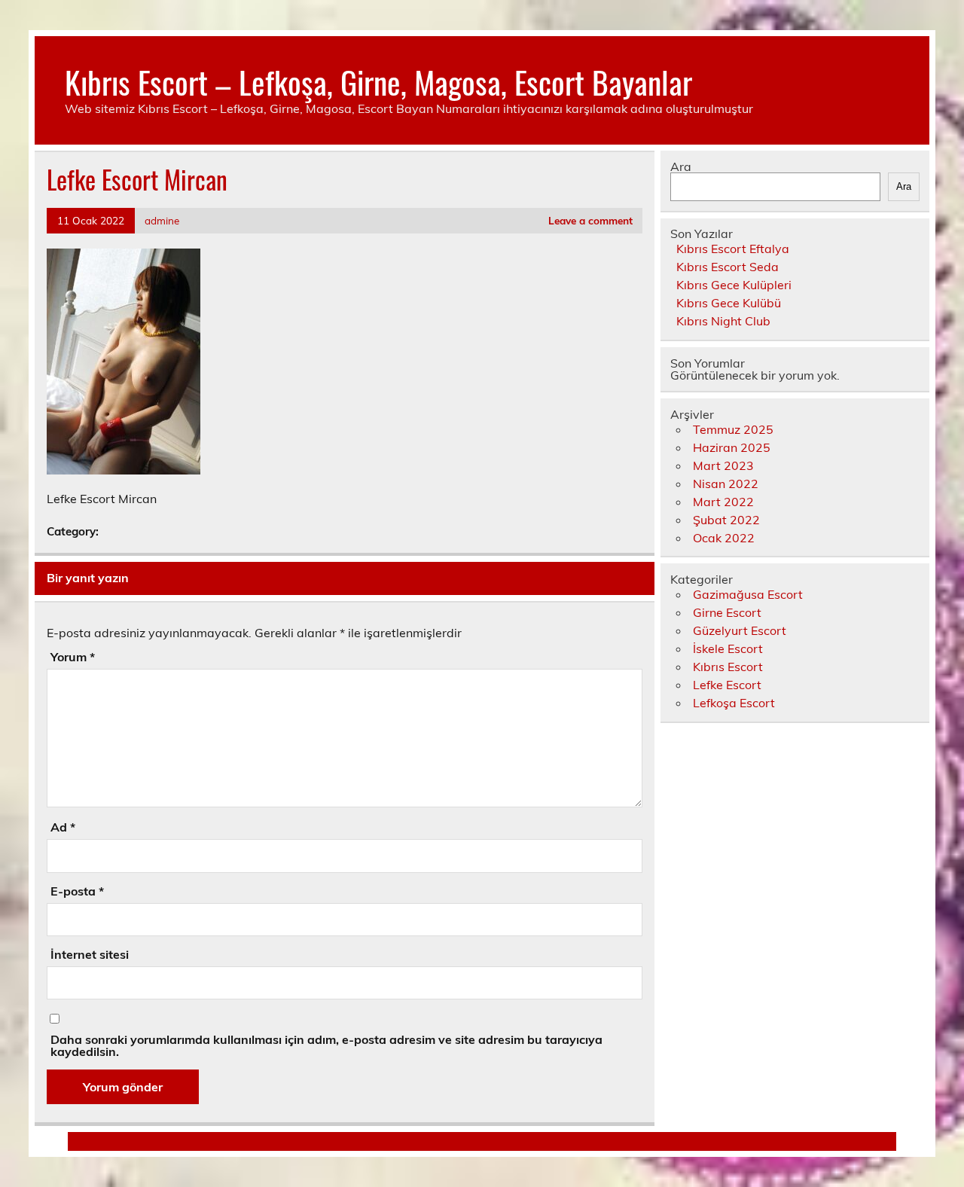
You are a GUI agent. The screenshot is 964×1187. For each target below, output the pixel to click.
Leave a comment (590, 220)
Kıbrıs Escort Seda (727, 266)
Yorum (72, 657)
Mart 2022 (723, 501)
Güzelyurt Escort (739, 630)
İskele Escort (728, 648)
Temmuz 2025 (733, 429)
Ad (62, 827)
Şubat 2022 (726, 519)
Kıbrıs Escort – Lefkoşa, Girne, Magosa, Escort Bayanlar (378, 81)
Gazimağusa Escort (748, 594)
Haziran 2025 (731, 447)
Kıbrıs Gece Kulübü (728, 302)
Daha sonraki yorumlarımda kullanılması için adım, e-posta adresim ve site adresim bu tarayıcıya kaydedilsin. (326, 1045)
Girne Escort (727, 612)
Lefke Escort (727, 684)
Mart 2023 (723, 465)
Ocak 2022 (724, 537)
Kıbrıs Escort (728, 666)
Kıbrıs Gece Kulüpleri (734, 284)
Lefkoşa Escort (734, 702)
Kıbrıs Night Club (723, 320)
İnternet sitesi (89, 954)
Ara (680, 166)
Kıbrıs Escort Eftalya (732, 248)
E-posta (77, 891)
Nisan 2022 (725, 483)
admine (162, 220)
